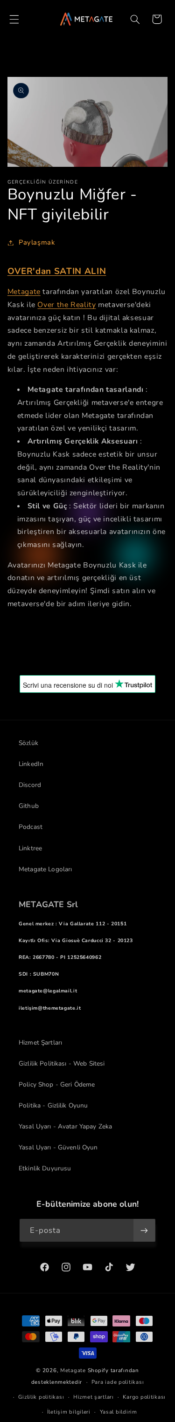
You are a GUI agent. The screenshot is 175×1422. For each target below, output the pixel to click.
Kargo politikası (144, 1397)
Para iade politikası (117, 1382)
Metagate (73, 1370)
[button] (14, 19)
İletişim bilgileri (69, 1411)
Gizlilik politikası (41, 1397)
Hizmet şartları (93, 1397)
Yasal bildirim (118, 1411)
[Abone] (144, 1230)
